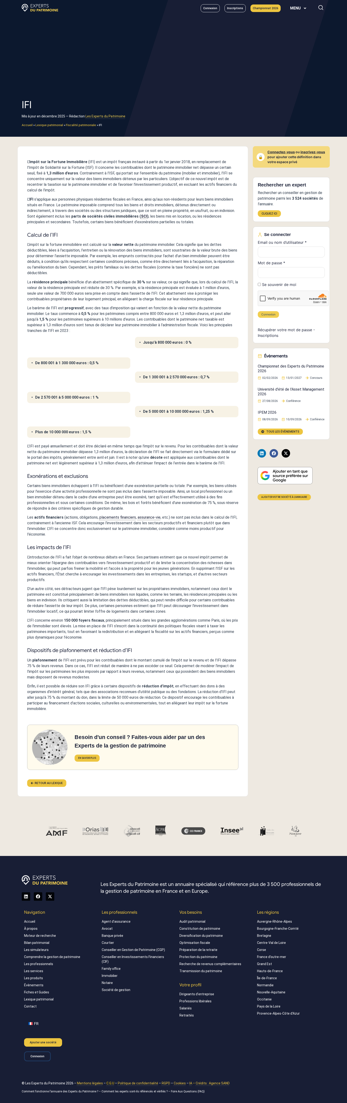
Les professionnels (38, 964)
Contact (30, 1006)
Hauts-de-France (270, 971)
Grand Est (264, 964)
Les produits (33, 978)
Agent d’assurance (116, 921)
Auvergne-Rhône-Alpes (274, 921)
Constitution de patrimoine (199, 928)
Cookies (180, 1083)
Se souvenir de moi (278, 284)
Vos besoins (190, 912)
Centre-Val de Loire (271, 943)
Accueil (27, 125)
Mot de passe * (271, 263)
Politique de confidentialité (138, 1083)
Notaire (107, 983)
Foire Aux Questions (184, 1091)
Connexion (268, 314)
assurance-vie (149, 517)
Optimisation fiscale (194, 943)
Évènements (33, 985)
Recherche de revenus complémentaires (210, 964)
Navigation (34, 912)
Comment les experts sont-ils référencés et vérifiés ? (135, 1091)
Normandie (265, 985)
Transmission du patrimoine (200, 971)
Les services (33, 971)
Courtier (108, 943)
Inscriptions (268, 335)
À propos (31, 928)
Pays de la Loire (268, 1006)
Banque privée (112, 936)
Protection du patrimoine (198, 957)
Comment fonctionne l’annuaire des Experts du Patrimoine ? (60, 1091)
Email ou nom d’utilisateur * (282, 242)
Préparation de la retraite (198, 950)
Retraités (186, 1015)
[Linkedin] (262, 453)
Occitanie (264, 999)
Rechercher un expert (282, 184)
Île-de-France (267, 978)
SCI (144, 216)
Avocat (107, 928)
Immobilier (110, 976)
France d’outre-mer (271, 957)
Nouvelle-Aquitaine (271, 992)
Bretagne (264, 936)
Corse (261, 950)
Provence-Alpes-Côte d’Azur (278, 1013)
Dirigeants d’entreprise (196, 994)
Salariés (185, 1008)
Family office (111, 969)
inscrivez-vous (312, 152)
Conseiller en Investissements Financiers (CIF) (133, 959)
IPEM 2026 (267, 412)
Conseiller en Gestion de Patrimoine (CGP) (133, 950)
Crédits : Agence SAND (213, 1083)
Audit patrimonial (192, 921)
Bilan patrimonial (36, 943)
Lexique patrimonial (49, 125)
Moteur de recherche (40, 936)
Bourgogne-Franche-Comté (278, 928)
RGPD (166, 1083)
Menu (295, 8)
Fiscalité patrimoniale (81, 125)
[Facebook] (274, 453)
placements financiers (117, 517)
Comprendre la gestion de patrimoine (52, 957)
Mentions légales (90, 1083)
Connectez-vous (281, 152)
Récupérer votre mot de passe (285, 329)
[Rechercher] (321, 7)
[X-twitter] (286, 453)
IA (190, 1083)
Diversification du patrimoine (201, 936)
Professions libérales (195, 1001)
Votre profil (190, 984)
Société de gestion (116, 990)
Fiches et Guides (36, 992)
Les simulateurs (36, 950)
